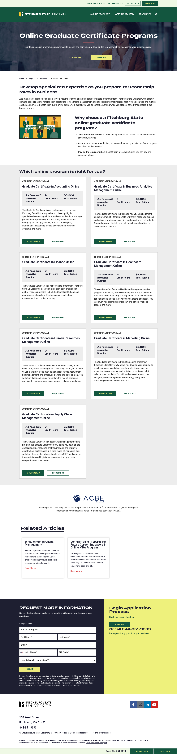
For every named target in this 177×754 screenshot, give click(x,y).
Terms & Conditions (101, 733)
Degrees (32, 78)
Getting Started (124, 14)
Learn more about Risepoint (96, 743)
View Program (33, 242)
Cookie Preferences (79, 733)
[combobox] (57, 630)
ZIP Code (64, 652)
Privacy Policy (60, 733)
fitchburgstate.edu (96, 3)
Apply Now (150, 3)
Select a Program (29, 629)
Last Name (64, 637)
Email (23, 645)
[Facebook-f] (133, 704)
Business (43, 78)
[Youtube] (154, 704)
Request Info (133, 3)
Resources (145, 14)
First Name (26, 637)
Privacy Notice (66, 685)
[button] (156, 14)
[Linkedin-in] (147, 704)
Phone (33, 652)
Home (21, 78)
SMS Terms (77, 685)
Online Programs (100, 14)
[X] (140, 704)
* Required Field (25, 624)
